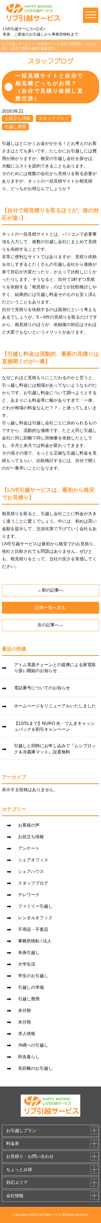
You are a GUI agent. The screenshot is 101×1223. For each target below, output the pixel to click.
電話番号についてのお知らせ (42, 688)
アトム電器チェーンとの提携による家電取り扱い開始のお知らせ (55, 667)
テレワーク (29, 894)
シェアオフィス (33, 860)
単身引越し (29, 952)
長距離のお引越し (35, 1068)
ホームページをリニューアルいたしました (55, 706)
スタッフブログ (54, 118)
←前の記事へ (50, 590)
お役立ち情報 (17, 118)
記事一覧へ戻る (50, 607)
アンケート (29, 848)
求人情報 (26, 1033)
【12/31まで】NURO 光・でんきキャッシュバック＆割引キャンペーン (54, 726)
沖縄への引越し (33, 1045)
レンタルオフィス (35, 917)
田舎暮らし (29, 1056)
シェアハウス (31, 871)
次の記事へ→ (50, 625)
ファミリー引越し (35, 906)
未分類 (24, 1010)
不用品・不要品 (33, 929)
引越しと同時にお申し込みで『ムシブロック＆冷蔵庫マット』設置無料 (55, 748)
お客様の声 (29, 825)
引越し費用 (15, 126)
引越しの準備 (31, 987)
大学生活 (26, 964)
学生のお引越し (33, 975)
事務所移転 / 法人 (34, 941)
